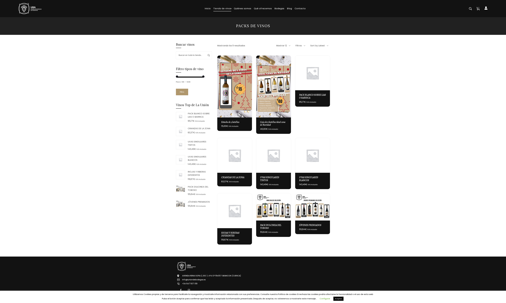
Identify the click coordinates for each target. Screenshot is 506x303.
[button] (248, 77)
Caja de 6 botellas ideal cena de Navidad (272, 123)
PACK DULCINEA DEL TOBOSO (270, 227)
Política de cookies (287, 294)
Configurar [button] (325, 298)
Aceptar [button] (338, 298)
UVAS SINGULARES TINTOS (269, 179)
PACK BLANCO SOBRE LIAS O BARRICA (312, 96)
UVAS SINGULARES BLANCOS (308, 179)
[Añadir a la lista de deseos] (248, 91)
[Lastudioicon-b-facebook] (180, 290)
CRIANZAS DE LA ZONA (232, 177)
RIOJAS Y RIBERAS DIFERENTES (230, 234)
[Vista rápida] (248, 84)
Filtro (182, 92)
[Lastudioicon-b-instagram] (188, 290)
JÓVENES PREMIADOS (310, 225)
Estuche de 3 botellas (230, 122)
